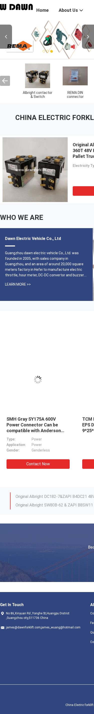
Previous (6, 37)
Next (88, 37)
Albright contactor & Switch (37, 95)
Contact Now (38, 464)
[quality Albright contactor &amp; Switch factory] (37, 76)
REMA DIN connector (75, 95)
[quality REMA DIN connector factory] (75, 76)
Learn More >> (18, 284)
